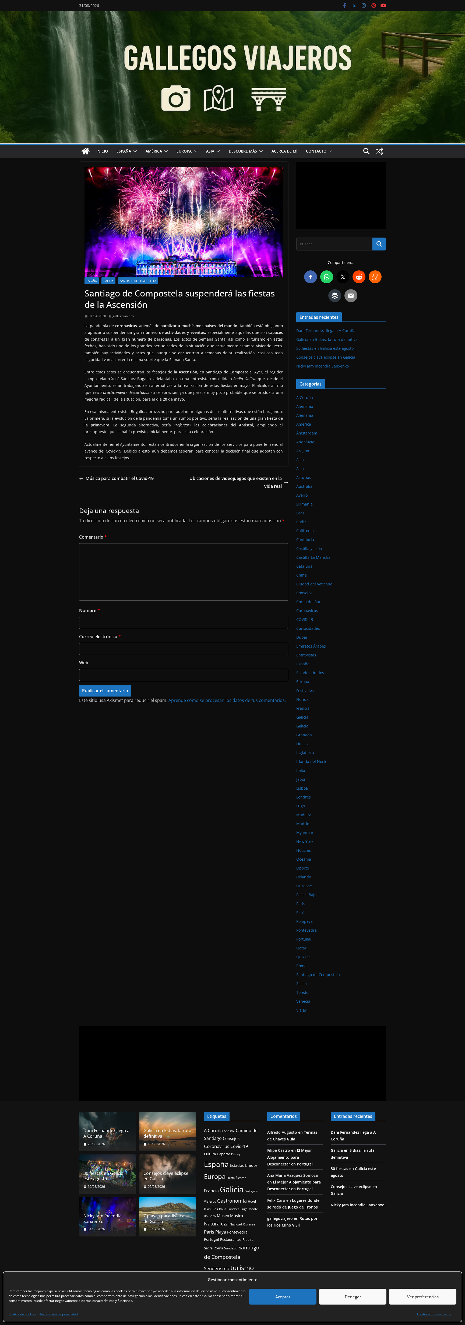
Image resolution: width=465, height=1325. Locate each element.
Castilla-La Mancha (313, 557)
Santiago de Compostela (138, 281)
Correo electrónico (100, 636)
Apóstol (229, 1131)
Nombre (89, 610)
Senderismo (216, 1268)
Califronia (305, 530)
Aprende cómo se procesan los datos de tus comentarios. (227, 700)
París (300, 903)
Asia (210, 151)
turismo (242, 1267)
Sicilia (301, 983)
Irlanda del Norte (311, 761)
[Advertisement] (341, 195)
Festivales (305, 690)
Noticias (303, 850)
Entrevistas (306, 655)
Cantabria (305, 539)
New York (304, 841)
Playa (220, 1232)
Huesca (302, 743)
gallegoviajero (123, 316)
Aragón (302, 450)
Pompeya (304, 921)
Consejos (304, 592)
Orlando (303, 876)
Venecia (303, 1001)
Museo (223, 1215)
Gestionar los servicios (434, 1314)
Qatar (301, 948)
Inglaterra (305, 752)
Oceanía (303, 859)
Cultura (210, 1154)
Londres (303, 797)
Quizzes (303, 956)
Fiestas (241, 1177)
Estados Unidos (310, 672)
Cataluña (304, 566)
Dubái (301, 637)
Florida (302, 699)
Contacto (316, 151)
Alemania (304, 406)
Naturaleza (216, 1223)
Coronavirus (307, 610)
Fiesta (231, 1178)
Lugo (300, 805)
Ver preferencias (423, 1296)
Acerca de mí (284, 151)
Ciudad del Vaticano (314, 583)
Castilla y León (309, 548)
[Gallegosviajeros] (85, 151)
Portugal (303, 939)
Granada (304, 734)
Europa (184, 151)
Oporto (302, 868)
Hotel (252, 1201)
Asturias (303, 477)
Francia (302, 708)
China (301, 575)
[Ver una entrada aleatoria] (379, 151)
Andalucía (305, 441)
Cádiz (301, 521)
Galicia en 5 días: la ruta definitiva (327, 339)
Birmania (304, 504)
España (124, 151)
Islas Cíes (211, 1209)
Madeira (303, 814)
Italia (300, 770)
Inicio (102, 151)
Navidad (236, 1224)
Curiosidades (308, 628)
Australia (304, 486)
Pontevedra (306, 930)
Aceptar (282, 1296)
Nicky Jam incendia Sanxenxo (322, 366)
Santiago (230, 1248)
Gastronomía (232, 1200)
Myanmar (304, 832)
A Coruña (304, 397)
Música (236, 1215)
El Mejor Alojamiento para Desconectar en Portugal (290, 1157)
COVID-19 (304, 619)
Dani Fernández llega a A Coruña (325, 330)
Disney (236, 1154)
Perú (300, 912)
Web (83, 663)
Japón (301, 779)
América (154, 151)
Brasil (301, 512)
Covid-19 (239, 1146)
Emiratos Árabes (311, 646)
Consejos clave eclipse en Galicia (325, 357)
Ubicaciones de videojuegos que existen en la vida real (235, 482)
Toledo (302, 992)
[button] (134, 151)
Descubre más (243, 151)
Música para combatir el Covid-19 (120, 478)
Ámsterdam (306, 433)
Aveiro (302, 495)
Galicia (108, 281)
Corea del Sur (308, 601)
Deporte (223, 1153)
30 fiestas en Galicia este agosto (325, 348)
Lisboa (302, 788)
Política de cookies (22, 1314)
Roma (301, 965)
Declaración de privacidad (58, 1314)
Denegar (353, 1296)
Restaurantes (230, 1239)
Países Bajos (307, 894)
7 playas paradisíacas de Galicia (164, 1218)
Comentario (93, 537)
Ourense (304, 885)
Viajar (301, 1010)
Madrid (302, 823)
